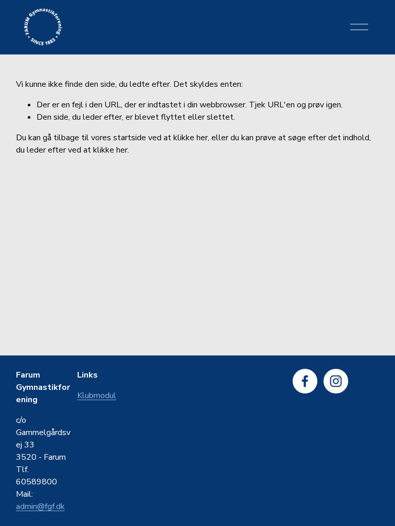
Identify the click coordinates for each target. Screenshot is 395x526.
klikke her (190, 137)
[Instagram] (336, 381)
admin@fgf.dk (40, 506)
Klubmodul (96, 395)
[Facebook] (305, 381)
